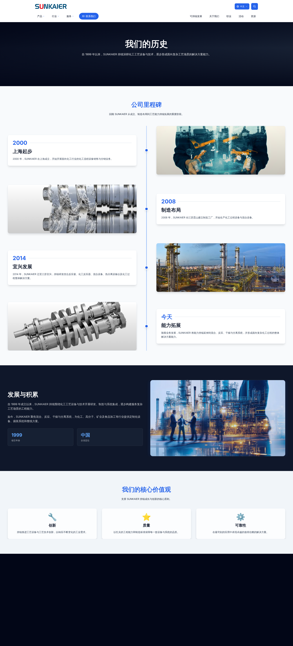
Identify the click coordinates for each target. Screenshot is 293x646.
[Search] (254, 6)
